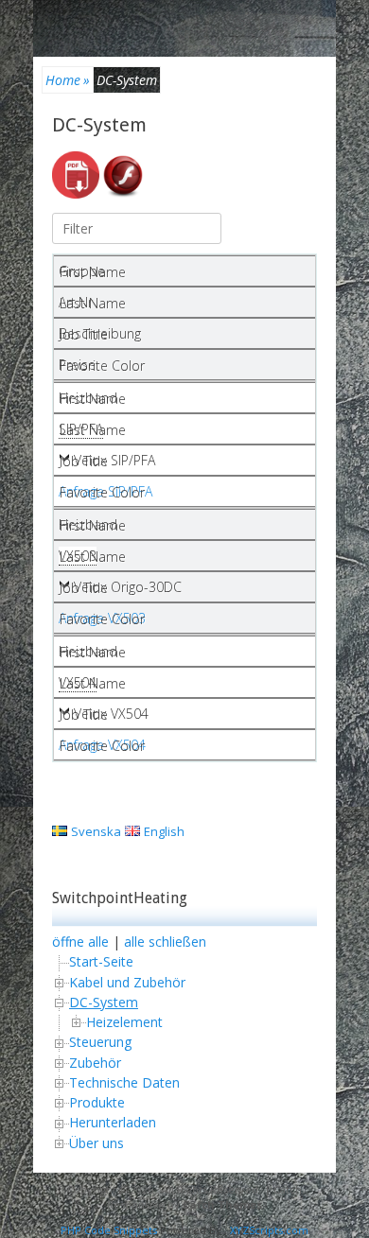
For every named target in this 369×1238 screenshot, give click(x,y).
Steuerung (100, 1042)
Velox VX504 (111, 714)
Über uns (96, 1143)
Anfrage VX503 (102, 618)
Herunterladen (112, 1122)
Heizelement (124, 1022)
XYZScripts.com (269, 1230)
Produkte (97, 1102)
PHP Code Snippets (109, 1230)
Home (67, 80)
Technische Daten (124, 1082)
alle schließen (165, 941)
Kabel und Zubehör (127, 982)
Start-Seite (101, 961)
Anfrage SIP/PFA (105, 491)
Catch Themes (222, 1204)
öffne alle (80, 941)
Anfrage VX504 (102, 745)
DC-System (99, 124)
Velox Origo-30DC (128, 587)
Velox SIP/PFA (114, 460)
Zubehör (95, 1063)
